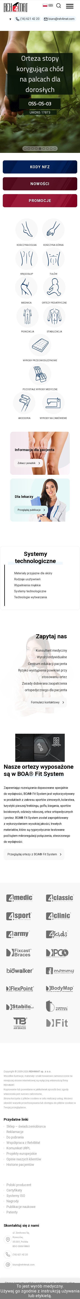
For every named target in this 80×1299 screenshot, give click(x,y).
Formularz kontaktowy (45, 702)
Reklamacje (15, 1132)
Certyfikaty (14, 1190)
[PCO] (60, 951)
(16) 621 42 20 (29, 19)
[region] (40, 88)
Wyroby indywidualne (52, 657)
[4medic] (20, 896)
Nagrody (13, 1201)
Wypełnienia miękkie (27, 585)
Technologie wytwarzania (30, 597)
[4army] (20, 933)
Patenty (12, 1212)
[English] (51, 5)
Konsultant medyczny (51, 650)
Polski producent (19, 1185)
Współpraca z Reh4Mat (23, 1143)
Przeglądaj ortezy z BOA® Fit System (32, 854)
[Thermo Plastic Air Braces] (20, 1024)
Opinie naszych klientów (24, 1159)
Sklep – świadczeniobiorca (26, 1126)
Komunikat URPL (18, 1148)
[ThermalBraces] (60, 1005)
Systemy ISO (16, 1196)
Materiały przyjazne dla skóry (33, 573)
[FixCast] (20, 951)
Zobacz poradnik (27, 463)
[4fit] (60, 1024)
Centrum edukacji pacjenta (47, 664)
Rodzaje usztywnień (27, 579)
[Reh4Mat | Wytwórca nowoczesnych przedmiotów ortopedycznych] (16, 13)
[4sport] (20, 914)
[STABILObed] (20, 1005)
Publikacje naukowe (21, 1207)
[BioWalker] (20, 969)
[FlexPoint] (20, 987)
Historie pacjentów (20, 1165)
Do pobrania (15, 1137)
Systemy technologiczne (30, 591)
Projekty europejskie (22, 1153)
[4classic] (60, 896)
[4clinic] (60, 914)
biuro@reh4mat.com (61, 19)
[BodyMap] (60, 987)
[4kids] (60, 933)
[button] (25, 148)
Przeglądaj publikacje (29, 510)
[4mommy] (60, 969)
